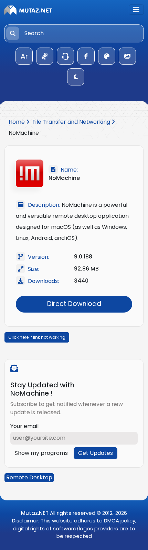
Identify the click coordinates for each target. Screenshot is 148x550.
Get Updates (95, 453)
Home (17, 122)
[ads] (44, 56)
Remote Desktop (29, 477)
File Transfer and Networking (72, 122)
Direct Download (74, 303)
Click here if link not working (36, 337)
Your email (24, 426)
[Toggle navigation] (136, 9)
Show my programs (41, 453)
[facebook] (86, 56)
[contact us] (65, 56)
